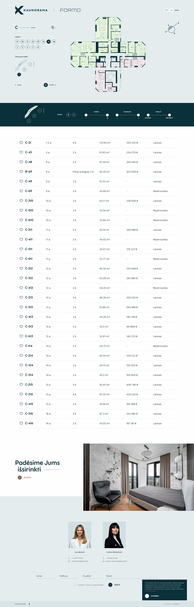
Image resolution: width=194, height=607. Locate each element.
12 (33, 41)
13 (38, 41)
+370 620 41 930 (112, 558)
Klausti (27, 477)
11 (27, 41)
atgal (19, 85)
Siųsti (117, 585)
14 (43, 41)
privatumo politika (98, 585)
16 (54, 41)
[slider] (86, 115)
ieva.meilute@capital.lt (80, 561)
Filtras (51, 85)
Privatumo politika (150, 591)
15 (49, 41)
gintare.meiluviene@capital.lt (116, 561)
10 (22, 41)
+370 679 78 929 (77, 558)
